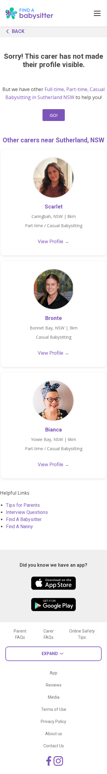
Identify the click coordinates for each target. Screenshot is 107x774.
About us (53, 733)
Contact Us (53, 745)
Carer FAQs (48, 634)
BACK (18, 31)
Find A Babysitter (24, 519)
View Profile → (53, 241)
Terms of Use (53, 709)
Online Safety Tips (82, 634)
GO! (54, 115)
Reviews (54, 685)
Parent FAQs (20, 634)
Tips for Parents (23, 505)
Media (53, 697)
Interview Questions (27, 512)
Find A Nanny (19, 526)
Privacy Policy (53, 721)
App (53, 673)
